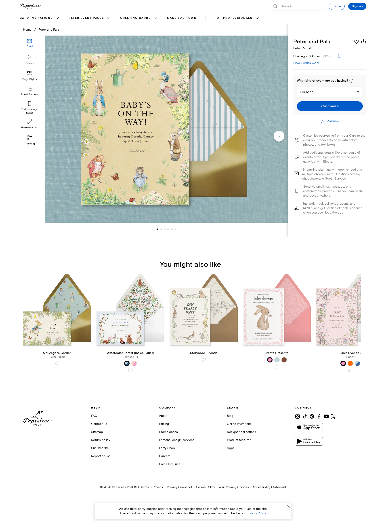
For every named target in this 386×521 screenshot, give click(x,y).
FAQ (94, 416)
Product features (239, 440)
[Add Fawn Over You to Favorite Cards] (350, 370)
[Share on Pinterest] (312, 416)
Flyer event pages (86, 18)
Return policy (100, 440)
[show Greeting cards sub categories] (155, 18)
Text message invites (29, 111)
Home (27, 30)
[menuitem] (40, 18)
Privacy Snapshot (179, 487)
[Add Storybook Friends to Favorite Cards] (203, 359)
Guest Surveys (29, 94)
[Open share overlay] (363, 41)
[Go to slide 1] (157, 229)
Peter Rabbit (302, 48)
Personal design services (176, 440)
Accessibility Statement (269, 487)
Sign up (357, 6)
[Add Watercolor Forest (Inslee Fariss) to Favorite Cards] (130, 370)
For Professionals (234, 18)
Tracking (29, 143)
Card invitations (36, 18)
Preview (29, 63)
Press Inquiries (169, 464)
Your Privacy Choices (234, 487)
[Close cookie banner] (288, 506)
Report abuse (101, 456)
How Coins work (306, 63)
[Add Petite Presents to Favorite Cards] (277, 367)
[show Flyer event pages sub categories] (108, 18)
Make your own (182, 18)
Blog (230, 416)
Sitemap (97, 432)
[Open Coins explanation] (339, 56)
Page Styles (29, 79)
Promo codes (168, 432)
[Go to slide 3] (161, 229)
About (163, 416)
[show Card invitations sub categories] (57, 18)
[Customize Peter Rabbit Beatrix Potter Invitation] (166, 129)
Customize (330, 106)
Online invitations (239, 424)
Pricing (164, 424)
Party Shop (167, 448)
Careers (164, 456)
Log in (336, 6)
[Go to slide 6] (172, 229)
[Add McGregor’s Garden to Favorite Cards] (57, 363)
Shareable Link (29, 127)
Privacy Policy (256, 513)
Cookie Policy (205, 487)
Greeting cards (135, 18)
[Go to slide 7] (175, 229)
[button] (351, 80)
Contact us (99, 424)
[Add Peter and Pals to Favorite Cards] (356, 41)
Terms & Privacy (152, 487)
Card (30, 46)
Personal (307, 92)
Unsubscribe (100, 448)
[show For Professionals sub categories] (257, 18)
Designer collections (241, 432)
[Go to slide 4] (165, 229)
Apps (231, 448)
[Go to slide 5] (168, 229)
